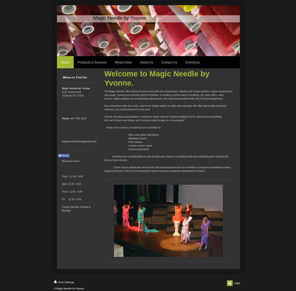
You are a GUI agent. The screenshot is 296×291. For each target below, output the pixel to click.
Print (60, 282)
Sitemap (69, 282)
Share (65, 155)
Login (237, 283)
